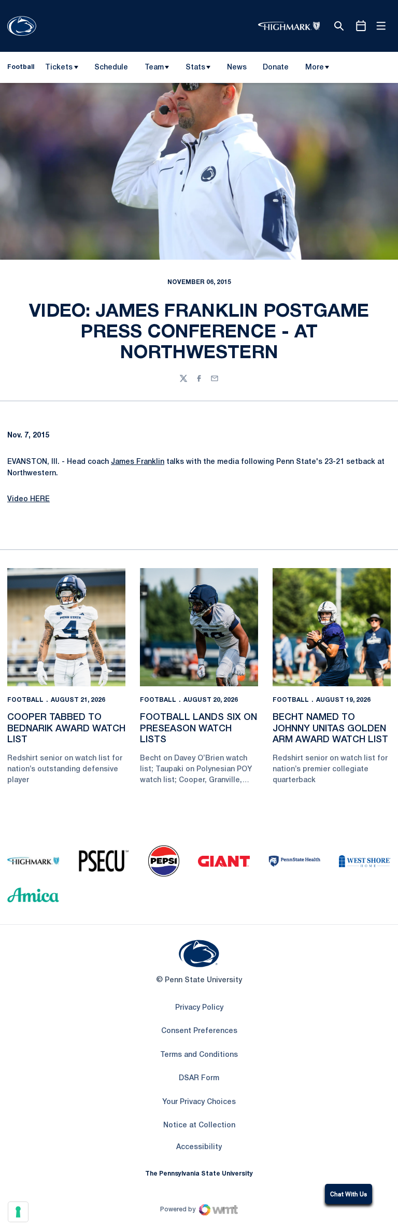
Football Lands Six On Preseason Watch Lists (198, 728)
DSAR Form (199, 1078)
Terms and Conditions (199, 1055)
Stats (195, 67)
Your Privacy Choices (199, 1102)
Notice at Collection (199, 1125)
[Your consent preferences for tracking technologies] (18, 1212)
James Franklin (137, 462)
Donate (275, 69)
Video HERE (28, 499)
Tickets (59, 67)
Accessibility (199, 1147)
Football (25, 700)
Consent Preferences (199, 1031)
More (314, 67)
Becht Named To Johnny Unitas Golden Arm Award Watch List (330, 728)
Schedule (111, 67)
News (237, 67)
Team (154, 67)
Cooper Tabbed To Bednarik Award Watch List (66, 728)
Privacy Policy (199, 1008)
